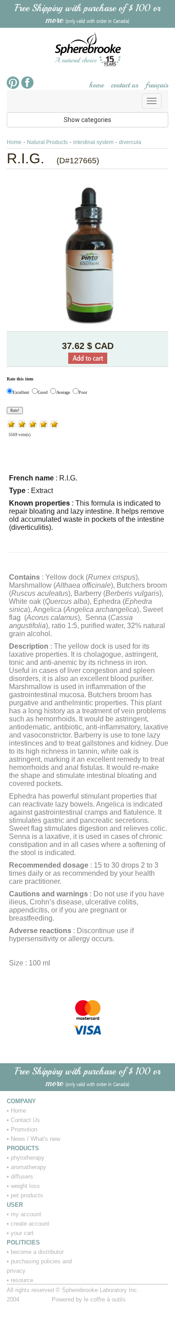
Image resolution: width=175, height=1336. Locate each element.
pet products (27, 1195)
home (96, 85)
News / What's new (35, 1138)
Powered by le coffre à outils (89, 1299)
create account (30, 1223)
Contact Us (25, 1120)
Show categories (87, 119)
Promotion (24, 1129)
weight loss (25, 1186)
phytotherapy (27, 1157)
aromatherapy (28, 1167)
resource (22, 1280)
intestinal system (93, 142)
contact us (124, 85)
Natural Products (47, 142)
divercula (130, 142)
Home (14, 142)
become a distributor (37, 1252)
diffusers (22, 1176)
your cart (22, 1233)
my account (26, 1214)
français (156, 85)
